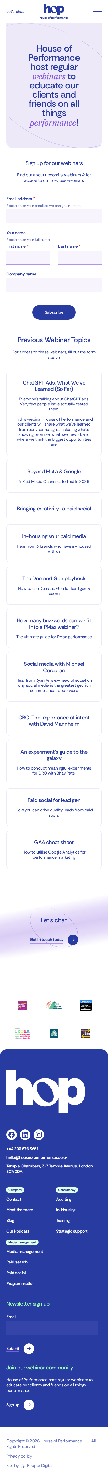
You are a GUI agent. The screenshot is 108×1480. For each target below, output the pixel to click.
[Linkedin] (25, 1134)
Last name (69, 246)
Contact (13, 1199)
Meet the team (19, 1209)
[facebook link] (11, 1134)
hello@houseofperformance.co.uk (37, 1157)
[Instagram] (39, 1134)
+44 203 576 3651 (22, 1148)
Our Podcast (17, 1231)
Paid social (16, 1272)
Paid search (17, 1262)
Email (11, 1316)
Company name (21, 274)
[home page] (54, 11)
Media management (24, 1251)
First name (17, 246)
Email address (20, 198)
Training (63, 1220)
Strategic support (71, 1231)
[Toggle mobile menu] (97, 11)
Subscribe (54, 312)
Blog (10, 1220)
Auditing (63, 1199)
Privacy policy (19, 1456)
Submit (12, 1348)
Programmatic (19, 1283)
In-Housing (65, 1209)
